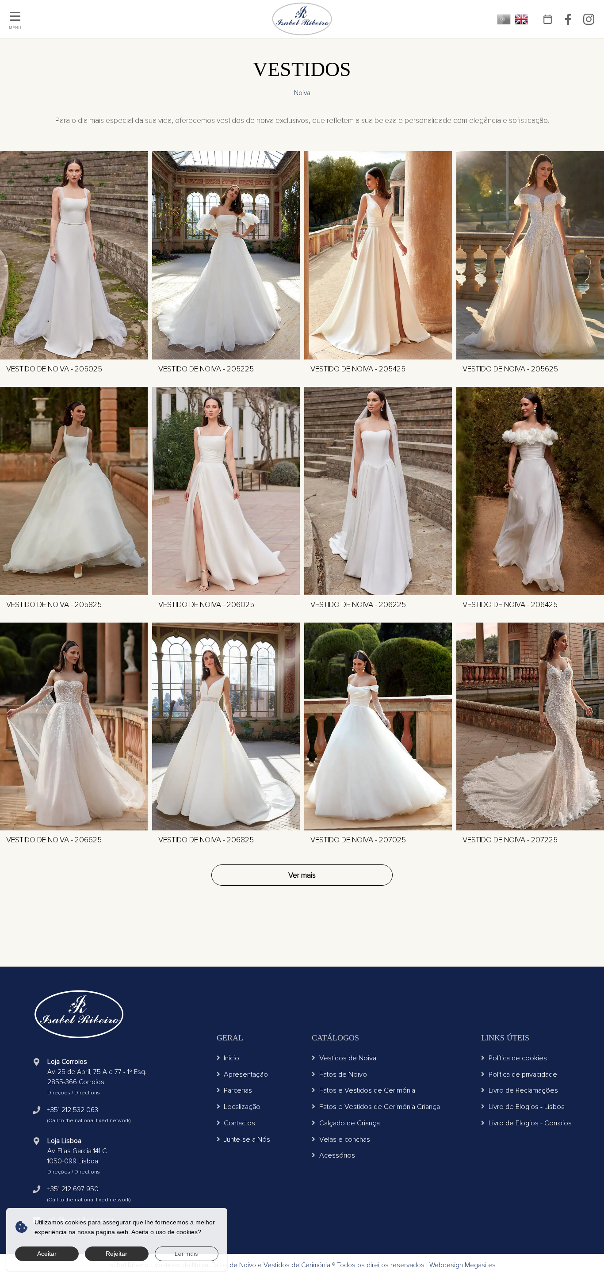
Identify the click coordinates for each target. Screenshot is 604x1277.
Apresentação (246, 1074)
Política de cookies (518, 1058)
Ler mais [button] (186, 1254)
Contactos (239, 1123)
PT (504, 19)
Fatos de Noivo (343, 1074)
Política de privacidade (523, 1074)
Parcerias (238, 1090)
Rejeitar (116, 1253)
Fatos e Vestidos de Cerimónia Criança (379, 1106)
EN (521, 19)
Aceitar (47, 1253)
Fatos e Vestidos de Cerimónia (367, 1090)
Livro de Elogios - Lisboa (527, 1106)
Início (231, 1058)
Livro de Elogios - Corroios (530, 1123)
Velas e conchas (344, 1139)
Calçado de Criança (349, 1123)
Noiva (302, 93)
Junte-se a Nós (247, 1139)
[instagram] (588, 19)
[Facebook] (568, 19)
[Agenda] (548, 19)
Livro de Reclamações (523, 1090)
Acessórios (337, 1155)
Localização (242, 1106)
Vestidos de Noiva (347, 1058)
